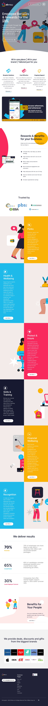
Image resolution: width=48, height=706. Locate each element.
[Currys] (34, 657)
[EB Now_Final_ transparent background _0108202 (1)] (7, 2)
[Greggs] (7, 649)
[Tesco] (27, 657)
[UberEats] (40, 657)
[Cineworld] (14, 649)
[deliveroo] (27, 649)
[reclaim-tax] (10, 203)
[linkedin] (38, 700)
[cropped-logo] (34, 208)
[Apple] (7, 657)
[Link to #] (44, 4)
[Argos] (21, 649)
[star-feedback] (36, 204)
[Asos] (14, 657)
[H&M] (21, 657)
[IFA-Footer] (35, 674)
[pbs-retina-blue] (22, 203)
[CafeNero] (34, 649)
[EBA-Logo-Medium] (14, 208)
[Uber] (40, 649)
